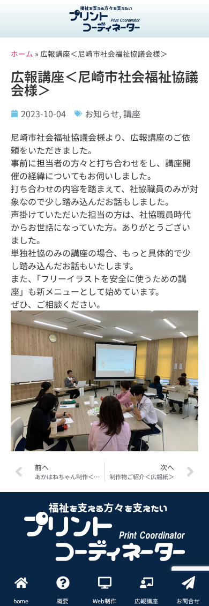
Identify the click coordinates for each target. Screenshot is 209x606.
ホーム (22, 53)
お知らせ (102, 113)
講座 (131, 113)
